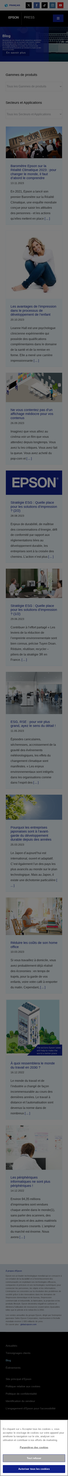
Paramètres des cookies (34, 1447)
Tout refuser (34, 1458)
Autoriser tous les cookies (33, 1469)
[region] (34, 1448)
